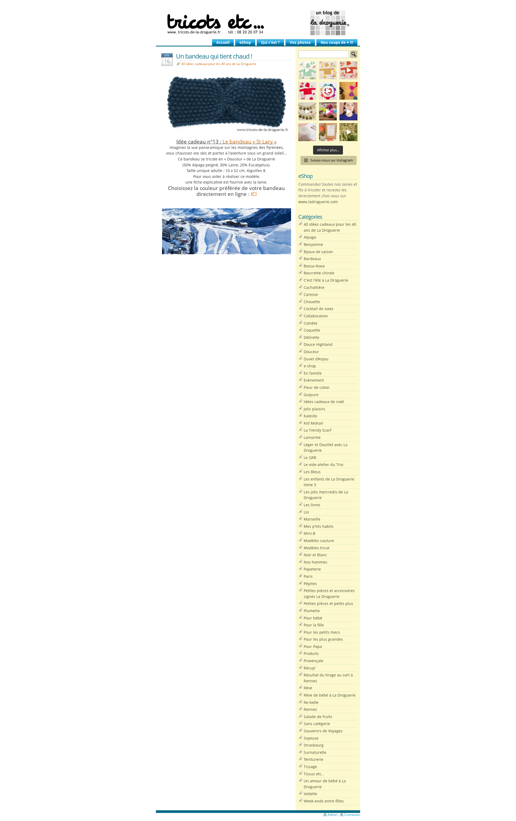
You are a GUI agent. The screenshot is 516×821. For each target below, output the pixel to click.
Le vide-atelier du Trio (323, 464)
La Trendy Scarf (317, 430)
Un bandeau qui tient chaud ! (214, 56)
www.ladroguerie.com (318, 201)
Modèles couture (319, 540)
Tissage (310, 766)
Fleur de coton (316, 387)
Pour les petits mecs (322, 632)
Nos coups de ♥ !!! (337, 42)
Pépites (310, 583)
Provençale (313, 660)
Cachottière (314, 287)
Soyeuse (311, 738)
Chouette (312, 301)
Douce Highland (318, 344)
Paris (308, 576)
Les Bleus (312, 471)
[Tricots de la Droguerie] (258, 23)
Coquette (312, 330)
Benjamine (313, 244)
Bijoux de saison (318, 251)
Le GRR (310, 457)
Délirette (311, 337)
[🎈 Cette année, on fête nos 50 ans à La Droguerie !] (307, 91)
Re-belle (311, 702)
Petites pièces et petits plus (328, 603)
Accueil (223, 42)
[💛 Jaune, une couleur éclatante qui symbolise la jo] (328, 70)
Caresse (311, 294)
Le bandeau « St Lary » (250, 141)
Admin (332, 814)
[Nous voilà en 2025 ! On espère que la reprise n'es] (348, 91)
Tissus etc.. (314, 773)
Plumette (312, 610)
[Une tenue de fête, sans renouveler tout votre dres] (348, 111)
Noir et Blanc (315, 554)
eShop (245, 42)
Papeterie (312, 569)
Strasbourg (314, 745)
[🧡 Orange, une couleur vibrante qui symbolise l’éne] (348, 70)
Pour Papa (313, 646)
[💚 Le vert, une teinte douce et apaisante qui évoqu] (307, 70)
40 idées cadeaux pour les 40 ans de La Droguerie (218, 64)
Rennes (310, 709)
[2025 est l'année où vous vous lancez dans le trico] (307, 132)
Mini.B (309, 533)
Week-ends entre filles (324, 801)
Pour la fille (314, 625)
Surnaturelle (315, 752)
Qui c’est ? (270, 42)
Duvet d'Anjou (316, 358)
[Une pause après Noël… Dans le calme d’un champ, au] (348, 132)
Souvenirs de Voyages (323, 730)
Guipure (311, 394)
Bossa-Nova (314, 265)
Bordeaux (312, 258)
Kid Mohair (314, 423)
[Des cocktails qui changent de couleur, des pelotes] (328, 111)
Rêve (308, 687)
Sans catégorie (317, 723)
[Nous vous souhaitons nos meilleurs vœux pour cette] (307, 111)
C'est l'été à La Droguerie (326, 280)
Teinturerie (313, 759)
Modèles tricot (316, 547)
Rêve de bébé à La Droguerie (330, 695)
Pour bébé (313, 618)
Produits (311, 653)
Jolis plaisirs (314, 408)
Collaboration (316, 315)
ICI (253, 194)
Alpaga (310, 237)
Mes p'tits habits (319, 526)
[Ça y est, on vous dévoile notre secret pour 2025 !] (328, 91)
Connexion (352, 814)
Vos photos (300, 42)
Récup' (310, 668)
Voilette (310, 793)
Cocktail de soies (319, 308)
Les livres (312, 504)
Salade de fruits (318, 716)
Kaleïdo (310, 415)
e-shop (310, 365)
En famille (313, 373)
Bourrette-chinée (319, 272)
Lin (306, 512)
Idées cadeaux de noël (324, 401)
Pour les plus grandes (323, 639)
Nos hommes (315, 562)
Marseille (312, 519)
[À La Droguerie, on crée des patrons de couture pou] (328, 132)
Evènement (314, 380)
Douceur (311, 351)
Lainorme (312, 437)
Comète (310, 323)
